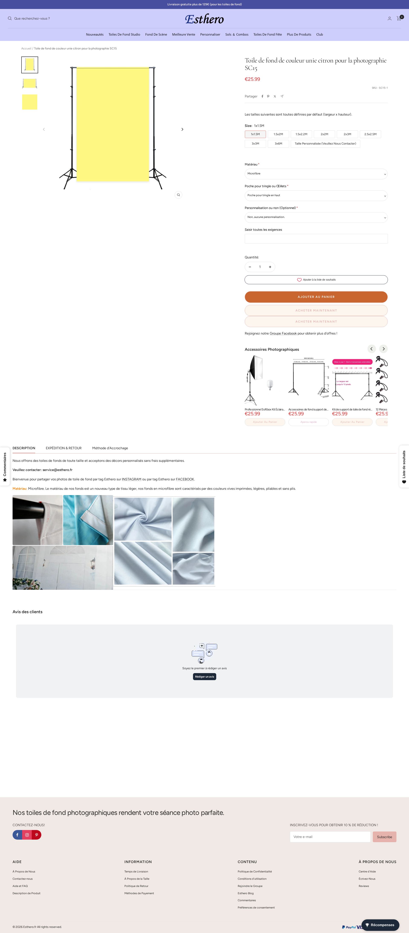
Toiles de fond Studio (124, 34)
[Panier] (399, 18)
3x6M (278, 143)
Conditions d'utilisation (252, 878)
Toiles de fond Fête (267, 34)
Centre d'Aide (367, 871)
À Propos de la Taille (136, 878)
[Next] (182, 129)
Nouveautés (95, 34)
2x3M (347, 134)
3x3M (255, 143)
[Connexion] (390, 18)
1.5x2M (278, 134)
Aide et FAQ (20, 886)
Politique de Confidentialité (255, 871)
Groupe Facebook (283, 333)
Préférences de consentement (256, 907)
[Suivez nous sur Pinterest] (36, 835)
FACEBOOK (185, 479)
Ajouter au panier (265, 421)
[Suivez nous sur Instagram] (27, 835)
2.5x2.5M (370, 134)
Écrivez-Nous (367, 878)
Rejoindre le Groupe (250, 886)
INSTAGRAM (131, 479)
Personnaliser (210, 34)
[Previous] (371, 349)
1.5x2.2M (301, 134)
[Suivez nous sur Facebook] (17, 835)
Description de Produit (26, 893)
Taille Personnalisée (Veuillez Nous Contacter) (325, 143)
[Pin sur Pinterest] (268, 96)
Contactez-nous (23, 878)
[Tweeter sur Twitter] (275, 96)
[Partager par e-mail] (282, 96)
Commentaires (247, 900)
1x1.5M (255, 134)
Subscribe (384, 837)
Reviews (364, 886)
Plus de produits (299, 34)
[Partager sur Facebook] (262, 96)
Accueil (26, 48)
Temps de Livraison (136, 871)
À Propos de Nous (24, 871)
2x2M (324, 134)
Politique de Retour (136, 886)
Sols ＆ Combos (236, 34)
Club (319, 34)
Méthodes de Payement (139, 893)
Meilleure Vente (183, 34)
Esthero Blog (246, 893)
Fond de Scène (156, 34)
